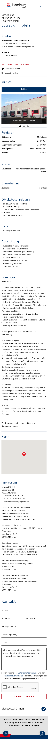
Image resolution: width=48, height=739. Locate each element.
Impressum (14, 726)
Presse (7, 720)
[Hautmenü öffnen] (44, 5)
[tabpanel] (24, 108)
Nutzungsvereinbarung (14, 676)
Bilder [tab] (24, 89)
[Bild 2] (24, 126)
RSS (15, 720)
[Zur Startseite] (14, 5)
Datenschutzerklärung (27, 673)
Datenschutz (38, 720)
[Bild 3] (27, 126)
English (35, 726)
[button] (24, 708)
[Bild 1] (20, 126)
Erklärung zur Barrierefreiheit (19, 723)
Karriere (26, 726)
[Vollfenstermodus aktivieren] (44, 121)
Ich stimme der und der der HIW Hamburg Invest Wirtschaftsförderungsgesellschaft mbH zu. (25, 676)
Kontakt (39, 723)
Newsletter (24, 720)
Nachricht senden (24, 696)
